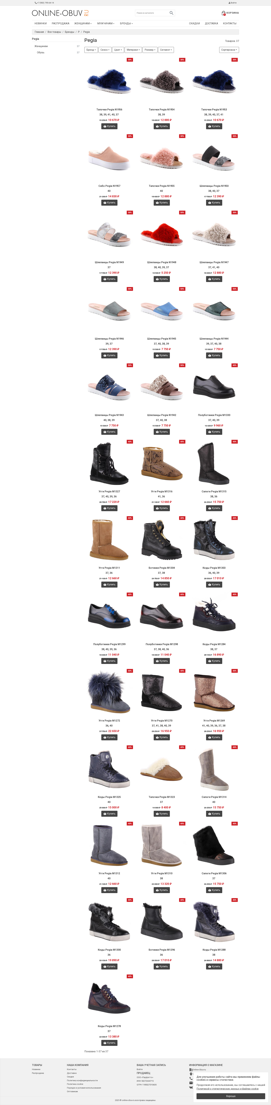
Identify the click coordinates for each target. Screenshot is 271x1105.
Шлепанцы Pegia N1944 (214, 338)
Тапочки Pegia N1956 (109, 109)
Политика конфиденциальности (82, 1080)
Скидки (194, 23)
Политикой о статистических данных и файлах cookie (228, 1088)
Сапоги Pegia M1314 (214, 797)
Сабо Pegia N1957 (109, 185)
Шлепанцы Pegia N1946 (109, 338)
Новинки (41, 23)
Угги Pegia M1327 (109, 491)
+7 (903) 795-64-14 (45, 3)
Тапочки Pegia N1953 (214, 109)
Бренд (90, 49)
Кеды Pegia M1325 (109, 797)
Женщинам (82, 23)
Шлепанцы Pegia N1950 (214, 185)
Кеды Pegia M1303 (214, 567)
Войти (233, 3)
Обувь (58, 52)
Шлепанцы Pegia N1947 (214, 262)
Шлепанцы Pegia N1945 (161, 338)
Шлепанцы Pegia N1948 (161, 262)
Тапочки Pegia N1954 (162, 109)
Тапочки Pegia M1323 (162, 797)
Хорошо (231, 1096)
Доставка (211, 23)
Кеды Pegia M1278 (109, 1026)
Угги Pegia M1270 (161, 720)
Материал (132, 49)
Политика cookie (75, 1084)
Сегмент (165, 49)
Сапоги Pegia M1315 (214, 491)
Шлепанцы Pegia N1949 (109, 262)
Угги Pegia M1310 (161, 873)
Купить (111, 126)
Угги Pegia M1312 (109, 873)
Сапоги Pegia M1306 (214, 873)
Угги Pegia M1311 (109, 567)
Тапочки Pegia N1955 (162, 185)
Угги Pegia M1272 (109, 720)
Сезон (104, 49)
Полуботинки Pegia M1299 (109, 644)
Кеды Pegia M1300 (109, 949)
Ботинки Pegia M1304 (162, 567)
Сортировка (228, 49)
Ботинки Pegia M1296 (162, 949)
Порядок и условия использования (84, 1088)
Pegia (35, 38)
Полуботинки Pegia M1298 (162, 644)
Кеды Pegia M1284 (214, 644)
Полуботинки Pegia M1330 (214, 415)
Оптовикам (72, 1091)
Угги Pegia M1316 (161, 491)
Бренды (125, 23)
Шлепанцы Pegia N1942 (161, 415)
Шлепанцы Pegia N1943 (109, 415)
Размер (149, 49)
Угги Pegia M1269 (214, 720)
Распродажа (60, 23)
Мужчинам (104, 23)
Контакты (229, 23)
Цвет (117, 49)
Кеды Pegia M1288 (214, 949)
